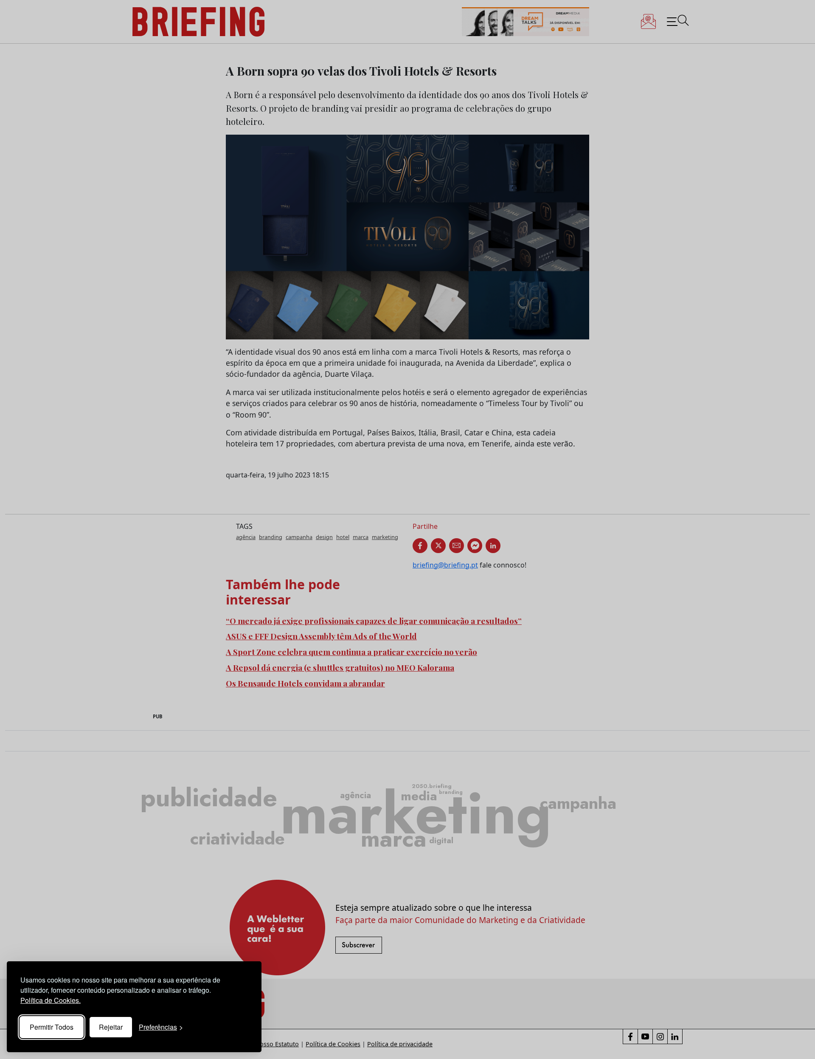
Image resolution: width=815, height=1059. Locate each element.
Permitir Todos (51, 1027)
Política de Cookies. (50, 1000)
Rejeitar (111, 1027)
